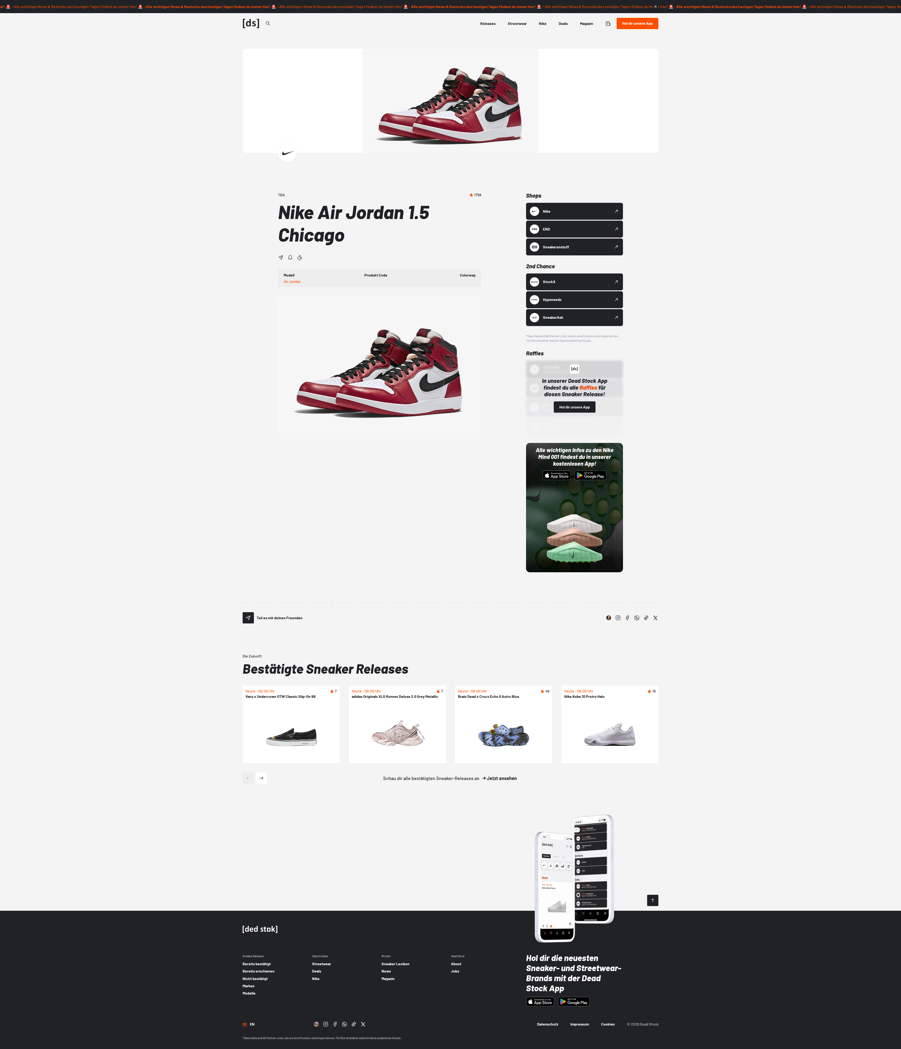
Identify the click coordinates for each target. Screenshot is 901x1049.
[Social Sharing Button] (248, 617)
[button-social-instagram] (618, 618)
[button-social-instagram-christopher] (608, 618)
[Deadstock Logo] (251, 23)
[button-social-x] (655, 618)
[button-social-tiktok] (646, 618)
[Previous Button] (248, 778)
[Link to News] (268, 23)
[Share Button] (281, 257)
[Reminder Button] (290, 257)
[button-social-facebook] (627, 618)
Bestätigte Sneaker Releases (325, 668)
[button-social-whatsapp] (637, 618)
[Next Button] (261, 778)
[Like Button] (299, 257)
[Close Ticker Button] (655, 6)
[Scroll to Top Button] (652, 900)
